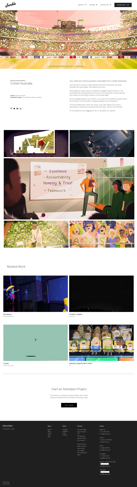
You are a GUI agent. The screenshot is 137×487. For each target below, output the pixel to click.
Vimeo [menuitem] (64, 433)
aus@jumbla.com (105, 434)
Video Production (81, 444)
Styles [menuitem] (49, 435)
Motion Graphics (81, 446)
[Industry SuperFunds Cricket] (101, 346)
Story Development (82, 452)
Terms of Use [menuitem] (6, 482)
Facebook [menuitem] (65, 429)
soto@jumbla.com (105, 450)
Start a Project (8, 426)
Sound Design (80, 450)
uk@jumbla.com (105, 442)
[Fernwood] (35, 297)
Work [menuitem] (92, 5)
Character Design (81, 429)
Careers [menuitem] (50, 433)
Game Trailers (81, 448)
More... (79, 455)
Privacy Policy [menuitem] (6, 484)
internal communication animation (90, 80)
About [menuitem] (81, 5)
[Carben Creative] (101, 297)
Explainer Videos (81, 438)
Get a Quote (69, 405)
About (49, 426)
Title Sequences (81, 436)
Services (79, 426)
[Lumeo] (35, 346)
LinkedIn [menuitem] (65, 435)
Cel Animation (81, 440)
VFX (78, 434)
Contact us (123, 5)
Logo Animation (81, 432)
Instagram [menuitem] (65, 431)
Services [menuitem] (105, 5)
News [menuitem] (49, 431)
